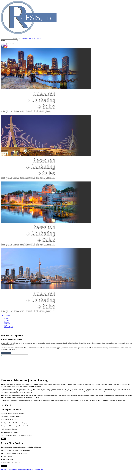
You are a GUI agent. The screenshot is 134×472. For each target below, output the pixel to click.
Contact (3, 44)
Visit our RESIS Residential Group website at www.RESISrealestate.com (22, 469)
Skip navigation (5, 315)
